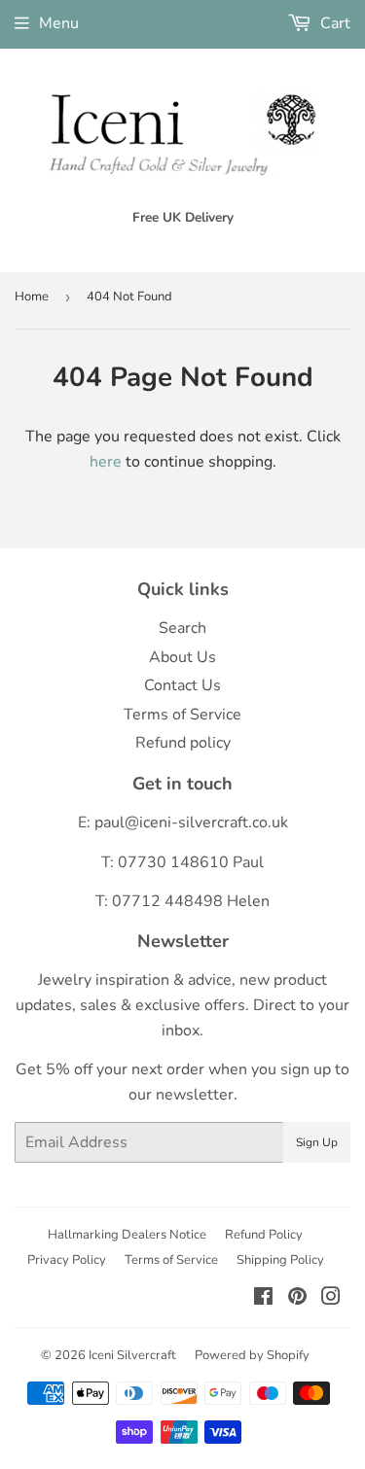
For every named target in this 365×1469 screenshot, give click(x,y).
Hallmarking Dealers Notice (127, 1234)
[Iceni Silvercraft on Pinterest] (297, 1299)
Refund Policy (264, 1234)
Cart (333, 23)
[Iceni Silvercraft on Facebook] (263, 1299)
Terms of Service (182, 714)
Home (32, 296)
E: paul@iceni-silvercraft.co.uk (183, 822)
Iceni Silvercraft (132, 1355)
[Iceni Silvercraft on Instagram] (331, 1299)
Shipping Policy (280, 1260)
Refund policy (183, 742)
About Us (182, 657)
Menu (59, 23)
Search (182, 628)
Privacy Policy (66, 1260)
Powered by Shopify (252, 1355)
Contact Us (182, 685)
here (106, 461)
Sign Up (317, 1142)
